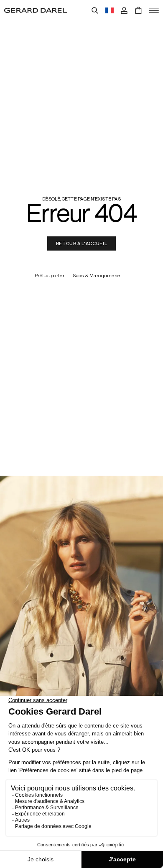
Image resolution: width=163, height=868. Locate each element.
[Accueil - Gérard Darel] (35, 10)
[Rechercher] (95, 10)
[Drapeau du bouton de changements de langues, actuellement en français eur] (109, 10)
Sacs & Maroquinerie (96, 275)
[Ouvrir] (154, 10)
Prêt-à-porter (49, 275)
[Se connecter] (124, 10)
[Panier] (138, 10)
